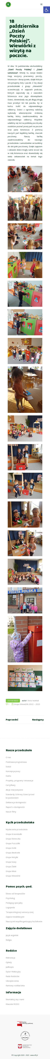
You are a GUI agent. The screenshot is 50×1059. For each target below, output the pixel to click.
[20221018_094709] (25, 428)
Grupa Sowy (11, 862)
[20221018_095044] (25, 486)
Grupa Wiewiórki (13, 875)
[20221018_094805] (25, 543)
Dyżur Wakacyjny (13, 971)
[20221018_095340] (25, 389)
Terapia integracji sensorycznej (19, 912)
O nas (8, 757)
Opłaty (9, 962)
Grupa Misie (11, 871)
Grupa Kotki (11, 848)
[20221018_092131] (25, 572)
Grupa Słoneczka (13, 838)
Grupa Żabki (11, 866)
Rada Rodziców (12, 976)
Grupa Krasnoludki (14, 834)
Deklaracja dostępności (16, 802)
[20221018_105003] (25, 639)
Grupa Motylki (12, 857)
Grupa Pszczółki (13, 843)
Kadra (8, 776)
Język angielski (12, 935)
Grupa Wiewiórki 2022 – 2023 (27, 704)
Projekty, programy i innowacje (19, 780)
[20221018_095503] (25, 514)
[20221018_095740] (25, 351)
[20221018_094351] (25, 265)
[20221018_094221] (25, 322)
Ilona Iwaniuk (33, 700)
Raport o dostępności (15, 807)
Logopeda (10, 907)
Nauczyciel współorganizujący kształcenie (24, 921)
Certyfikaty (11, 785)
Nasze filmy (11, 811)
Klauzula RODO (12, 1004)
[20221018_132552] (25, 678)
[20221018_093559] (25, 236)
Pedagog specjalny (14, 903)
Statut (8, 766)
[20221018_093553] (25, 179)
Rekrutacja (10, 957)
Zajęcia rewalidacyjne (15, 916)
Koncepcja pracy (13, 771)
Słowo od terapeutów (15, 893)
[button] (46, 9)
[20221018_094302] (25, 294)
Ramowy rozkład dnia (15, 985)
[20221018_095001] (25, 457)
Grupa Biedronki (13, 852)
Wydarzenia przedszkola (16, 829)
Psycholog (10, 898)
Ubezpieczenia (12, 981)
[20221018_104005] (25, 600)
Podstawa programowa (16, 762)
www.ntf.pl (34, 1055)
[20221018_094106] (25, 208)
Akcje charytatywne (14, 789)
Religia (9, 940)
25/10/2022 (12, 700)
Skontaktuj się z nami (15, 999)
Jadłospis (10, 967)
